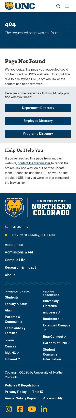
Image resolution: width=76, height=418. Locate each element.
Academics (14, 245)
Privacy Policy (16, 392)
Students (12, 297)
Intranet (11, 359)
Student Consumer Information (52, 354)
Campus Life (15, 260)
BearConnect (53, 337)
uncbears (50, 312)
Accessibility (53, 398)
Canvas (10, 346)
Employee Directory (38, 121)
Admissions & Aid (19, 252)
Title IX (37, 392)
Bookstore (51, 319)
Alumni (10, 310)
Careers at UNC (55, 343)
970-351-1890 (21, 227)
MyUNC (10, 353)
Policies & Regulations (22, 385)
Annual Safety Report (21, 398)
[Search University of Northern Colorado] (58, 6)
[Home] (20, 6)
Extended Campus (56, 325)
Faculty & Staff (16, 304)
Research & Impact (20, 267)
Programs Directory (38, 134)
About (10, 275)
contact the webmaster (34, 163)
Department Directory (38, 108)
